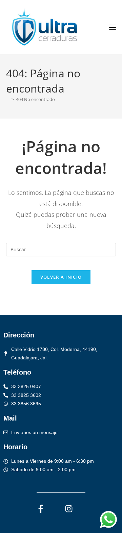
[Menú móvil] (112, 27)
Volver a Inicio (61, 277)
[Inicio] (7, 99)
